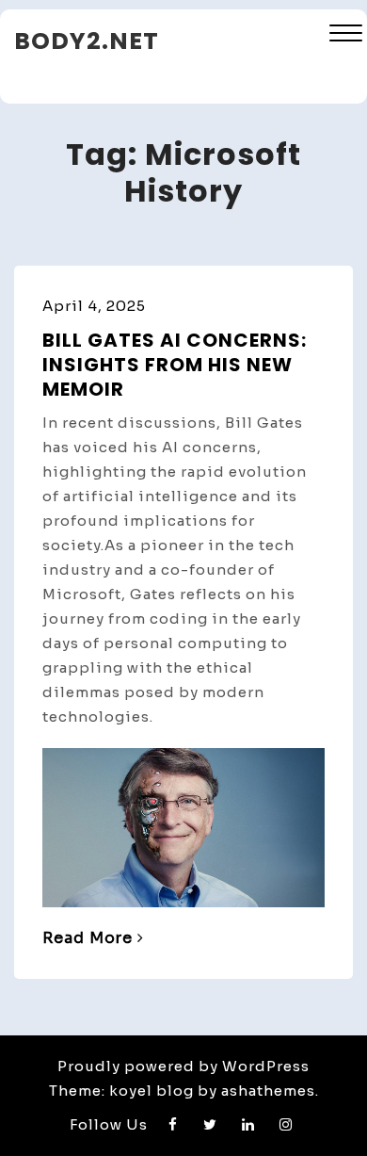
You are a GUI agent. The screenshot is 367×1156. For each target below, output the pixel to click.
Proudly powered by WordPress (183, 1066)
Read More (87, 938)
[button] (345, 35)
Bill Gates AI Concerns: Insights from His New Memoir (174, 364)
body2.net (86, 40)
